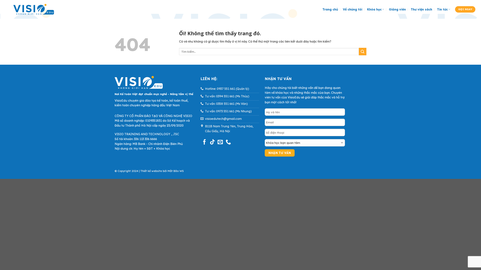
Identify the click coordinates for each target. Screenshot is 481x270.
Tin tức (442, 9)
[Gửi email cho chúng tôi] (220, 142)
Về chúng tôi (352, 9)
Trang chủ (330, 9)
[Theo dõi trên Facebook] (204, 142)
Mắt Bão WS (176, 171)
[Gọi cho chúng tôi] (228, 142)
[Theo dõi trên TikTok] (212, 142)
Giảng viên (397, 9)
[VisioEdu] (34, 9)
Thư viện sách (421, 9)
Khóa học (374, 9)
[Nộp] (362, 51)
